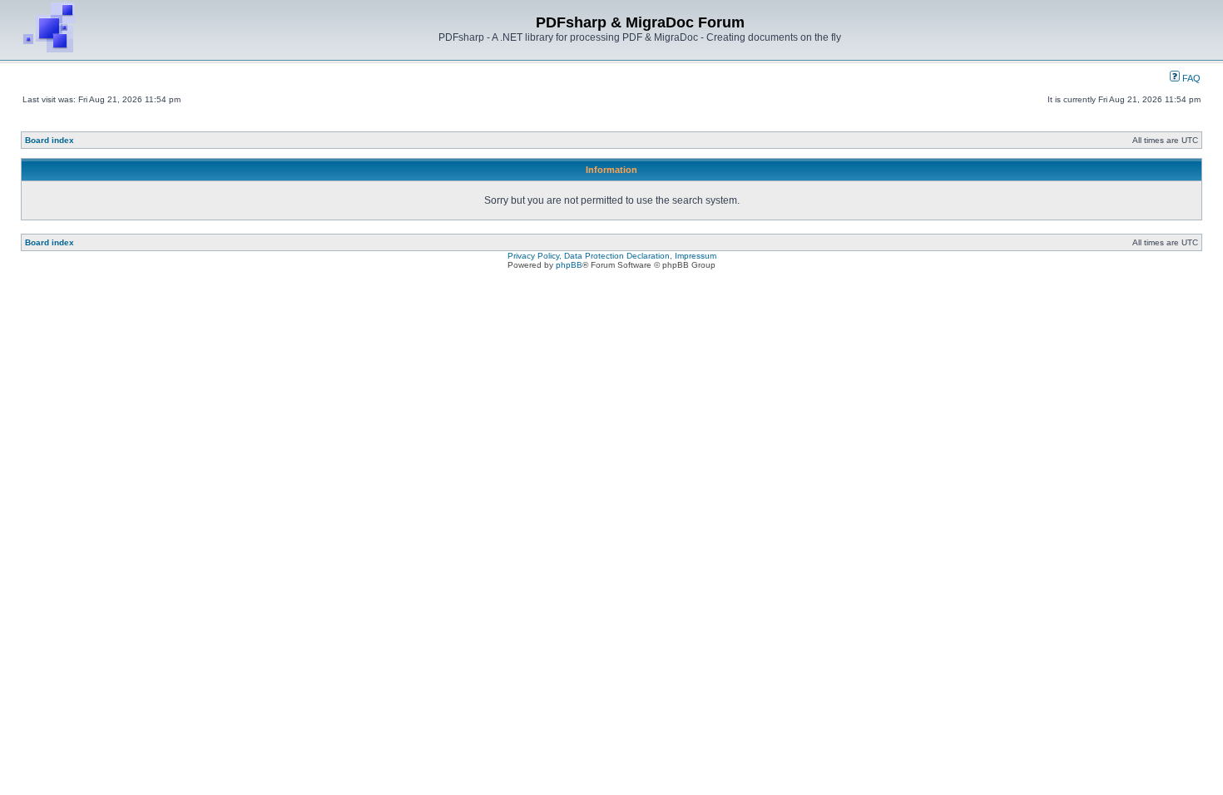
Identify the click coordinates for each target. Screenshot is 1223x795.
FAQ (1190, 78)
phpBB (569, 264)
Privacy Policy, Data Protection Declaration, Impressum (612, 255)
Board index (49, 140)
